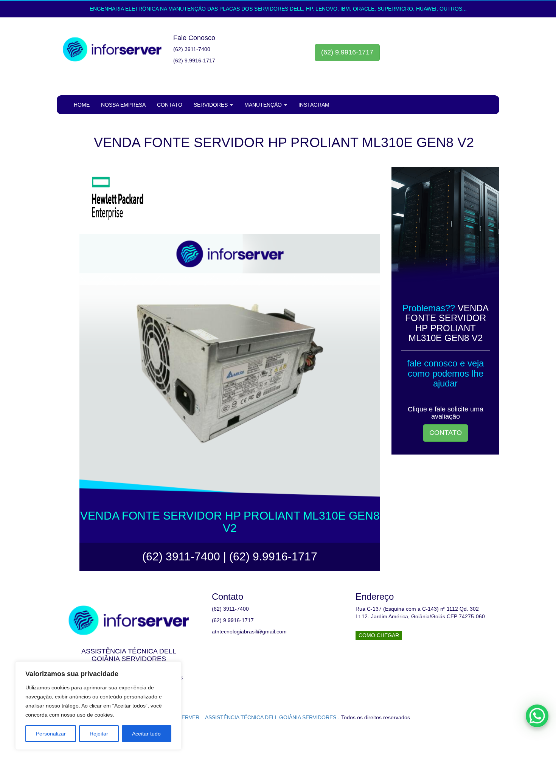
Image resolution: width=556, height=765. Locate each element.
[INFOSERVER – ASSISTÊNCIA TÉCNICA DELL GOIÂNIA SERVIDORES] (112, 50)
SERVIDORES (211, 105)
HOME (82, 105)
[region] (98, 705)
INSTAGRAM (313, 105)
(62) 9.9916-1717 (347, 52)
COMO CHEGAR (379, 635)
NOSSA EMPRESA (123, 105)
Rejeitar (99, 734)
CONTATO (169, 105)
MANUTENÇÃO (263, 105)
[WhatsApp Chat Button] (537, 715)
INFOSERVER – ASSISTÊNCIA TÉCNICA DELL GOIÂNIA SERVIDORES (250, 717)
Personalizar (51, 734)
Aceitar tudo (146, 734)
